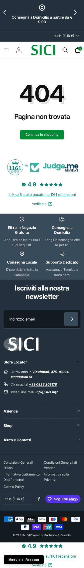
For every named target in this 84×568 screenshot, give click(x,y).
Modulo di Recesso (23, 559)
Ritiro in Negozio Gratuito (22, 230)
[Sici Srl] (21, 349)
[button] (7, 15)
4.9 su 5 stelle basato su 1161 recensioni (42, 194)
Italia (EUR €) (64, 36)
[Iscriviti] (71, 319)
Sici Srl (26, 535)
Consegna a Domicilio (62, 230)
